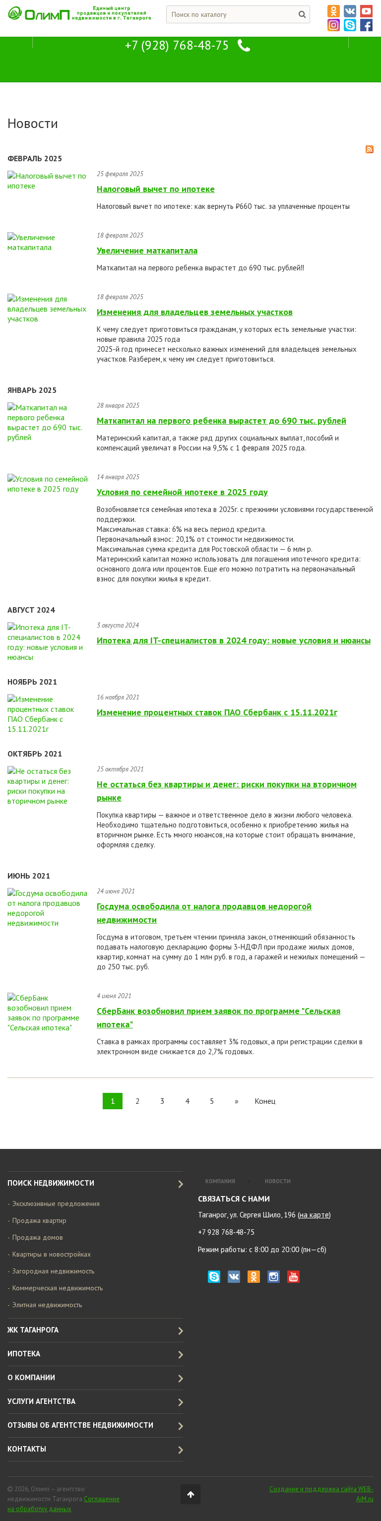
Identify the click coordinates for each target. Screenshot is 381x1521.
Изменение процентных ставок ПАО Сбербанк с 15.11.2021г (217, 712)
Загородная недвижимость (53, 1271)
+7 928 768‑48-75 (226, 1232)
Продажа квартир (39, 1220)
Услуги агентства (41, 1401)
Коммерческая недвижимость (57, 1287)
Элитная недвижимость (47, 1304)
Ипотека (23, 1353)
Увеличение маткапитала (147, 250)
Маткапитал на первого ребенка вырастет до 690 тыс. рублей (221, 420)
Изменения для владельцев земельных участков (195, 311)
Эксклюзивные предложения (56, 1203)
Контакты (26, 1449)
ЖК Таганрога (33, 1329)
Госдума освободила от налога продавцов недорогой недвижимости (204, 912)
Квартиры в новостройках (51, 1254)
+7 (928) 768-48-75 (177, 45)
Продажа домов (37, 1237)
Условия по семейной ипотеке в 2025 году (182, 492)
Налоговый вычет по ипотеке (156, 188)
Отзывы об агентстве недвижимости (80, 1425)
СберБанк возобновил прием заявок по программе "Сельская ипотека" (218, 1017)
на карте (314, 1214)
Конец (264, 1101)
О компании (31, 1377)
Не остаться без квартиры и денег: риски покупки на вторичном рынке (227, 790)
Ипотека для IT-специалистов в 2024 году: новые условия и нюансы (234, 640)
